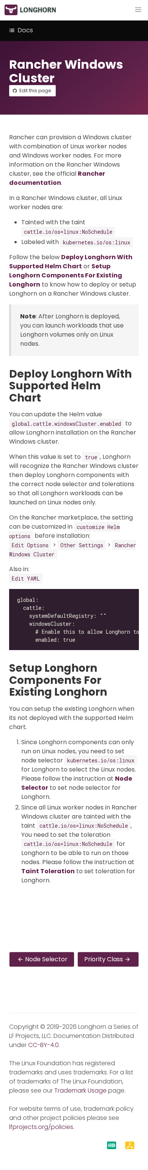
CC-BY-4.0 (43, 1045)
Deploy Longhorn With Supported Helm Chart (70, 262)
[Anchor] (48, 398)
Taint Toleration (48, 871)
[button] (138, 10)
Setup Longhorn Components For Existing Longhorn (65, 275)
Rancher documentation (57, 178)
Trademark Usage (80, 1090)
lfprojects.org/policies (41, 1127)
